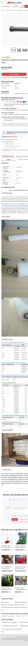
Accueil (2, 10)
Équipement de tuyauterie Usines (10, 625)
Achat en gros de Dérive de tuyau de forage (12, 629)
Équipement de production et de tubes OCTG (21, 607)
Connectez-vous (5, 150)
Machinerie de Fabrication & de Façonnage (14, 10)
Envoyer (15, 519)
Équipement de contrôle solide (8, 604)
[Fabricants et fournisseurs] (14, 2)
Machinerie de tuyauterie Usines (10, 622)
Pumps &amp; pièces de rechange (8, 607)
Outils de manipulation (19, 604)
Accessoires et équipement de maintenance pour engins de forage (21, 602)
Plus (2, 632)
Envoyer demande (14, 74)
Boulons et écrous (5, 602)
